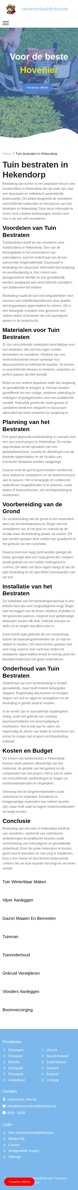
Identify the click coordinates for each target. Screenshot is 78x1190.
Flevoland (15, 1074)
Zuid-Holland (56, 1062)
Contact (13, 1145)
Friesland (14, 1056)
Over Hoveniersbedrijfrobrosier (30, 1133)
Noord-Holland (57, 1056)
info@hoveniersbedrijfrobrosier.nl (31, 1106)
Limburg (52, 1080)
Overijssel (15, 1068)
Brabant (52, 1074)
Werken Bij (16, 1139)
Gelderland (16, 1080)
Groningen (15, 1050)
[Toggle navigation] (5, 23)
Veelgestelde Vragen (23, 1151)
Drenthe (13, 1062)
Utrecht (51, 1050)
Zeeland (52, 1068)
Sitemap (14, 1157)
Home (6, 153)
